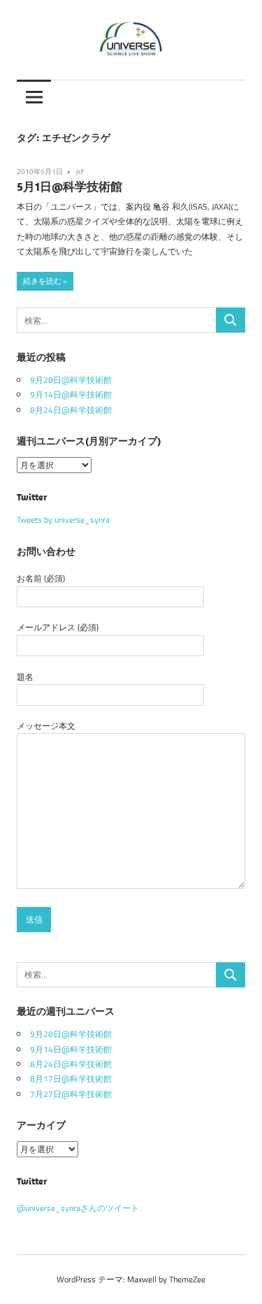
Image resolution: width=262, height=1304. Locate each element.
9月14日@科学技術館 (71, 394)
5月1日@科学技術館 (69, 186)
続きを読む (42, 281)
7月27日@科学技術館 (71, 1094)
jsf (79, 171)
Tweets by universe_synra (63, 519)
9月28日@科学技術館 (71, 379)
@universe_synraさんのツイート (78, 1208)
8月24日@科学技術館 (71, 409)
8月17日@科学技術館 (71, 1078)
